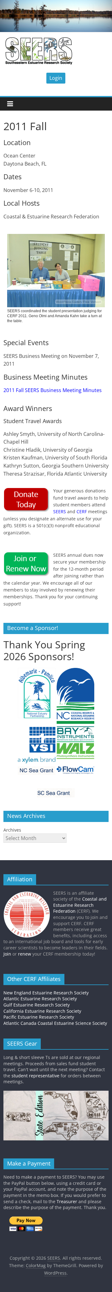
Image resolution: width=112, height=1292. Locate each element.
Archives (12, 830)
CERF (82, 511)
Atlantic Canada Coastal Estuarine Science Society (55, 1023)
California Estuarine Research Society (42, 1011)
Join (7, 954)
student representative (35, 1076)
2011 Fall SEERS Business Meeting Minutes (52, 390)
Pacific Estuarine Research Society (38, 1017)
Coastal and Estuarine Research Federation (80, 905)
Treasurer (67, 1201)
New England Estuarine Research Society (46, 993)
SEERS (59, 511)
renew (24, 954)
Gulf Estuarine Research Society (36, 1005)
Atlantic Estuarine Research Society (40, 999)
